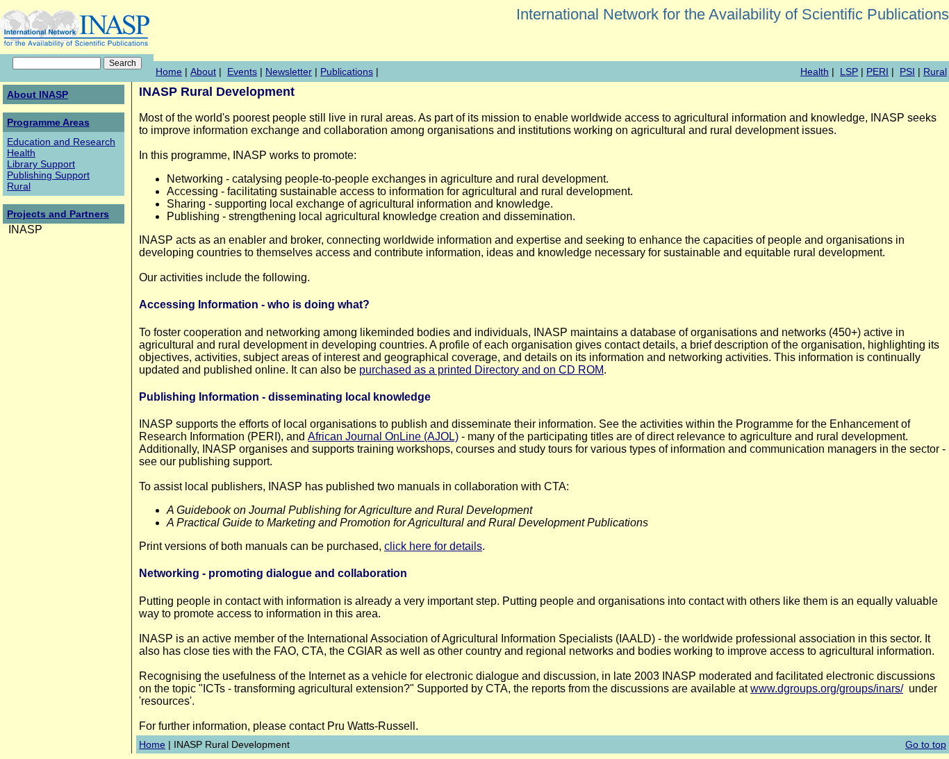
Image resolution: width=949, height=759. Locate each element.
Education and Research (61, 141)
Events (242, 71)
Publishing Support (48, 175)
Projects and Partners (58, 213)
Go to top (925, 744)
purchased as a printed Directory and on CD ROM (481, 370)
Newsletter (288, 71)
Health (814, 71)
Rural (935, 71)
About (203, 71)
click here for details (433, 546)
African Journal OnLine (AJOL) (383, 436)
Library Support (41, 163)
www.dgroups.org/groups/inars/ (826, 688)
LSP (849, 71)
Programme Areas (48, 122)
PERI (877, 71)
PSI (907, 71)
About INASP (37, 94)
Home (169, 71)
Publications (346, 71)
